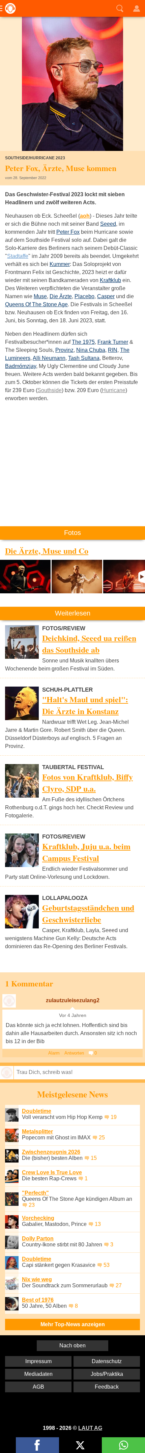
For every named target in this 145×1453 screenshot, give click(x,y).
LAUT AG (90, 1428)
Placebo (84, 296)
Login (136, 8)
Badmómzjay (20, 366)
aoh (85, 216)
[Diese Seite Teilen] (37, 1445)
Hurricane (113, 390)
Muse (40, 296)
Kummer (60, 264)
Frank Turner (112, 342)
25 (102, 1137)
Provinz (64, 350)
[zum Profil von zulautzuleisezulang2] (9, 1001)
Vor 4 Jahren (72, 1015)
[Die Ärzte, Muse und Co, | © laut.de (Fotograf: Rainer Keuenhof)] (25, 576)
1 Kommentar (29, 983)
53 (107, 1265)
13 (98, 1224)
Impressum (38, 1361)
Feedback (107, 1387)
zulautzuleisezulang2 (72, 1000)
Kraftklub (110, 280)
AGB (38, 1387)
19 (114, 1117)
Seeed (108, 224)
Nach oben (72, 1345)
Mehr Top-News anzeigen (72, 1324)
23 (32, 1205)
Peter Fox (68, 232)
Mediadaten (38, 1374)
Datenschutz (107, 1361)
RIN (112, 350)
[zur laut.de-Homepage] (8, 8)
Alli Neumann (49, 358)
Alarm (54, 1053)
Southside (49, 390)
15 (94, 1158)
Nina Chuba (90, 350)
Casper (106, 296)
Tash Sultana (83, 358)
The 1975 (83, 342)
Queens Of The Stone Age (36, 304)
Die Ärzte (61, 296)
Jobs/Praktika (107, 1374)
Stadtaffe (17, 256)
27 (119, 1285)
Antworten (74, 1053)
